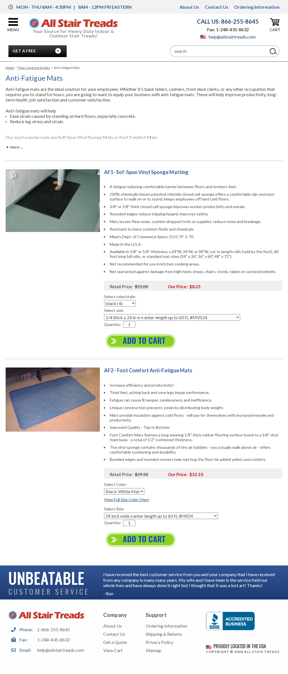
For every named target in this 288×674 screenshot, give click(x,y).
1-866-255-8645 (53, 629)
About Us (189, 7)
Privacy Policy (159, 642)
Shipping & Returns (164, 634)
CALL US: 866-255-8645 (228, 21)
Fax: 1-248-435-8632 (228, 29)
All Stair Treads (262, 652)
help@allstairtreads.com (232, 36)
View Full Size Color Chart (126, 499)
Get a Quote (115, 642)
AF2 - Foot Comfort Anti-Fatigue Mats (148, 370)
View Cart (113, 650)
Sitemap (153, 650)
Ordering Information (257, 7)
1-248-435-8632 (53, 639)
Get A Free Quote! (24, 52)
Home (10, 67)
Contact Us (216, 7)
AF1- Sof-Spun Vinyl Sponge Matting (146, 172)
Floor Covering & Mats (34, 67)
